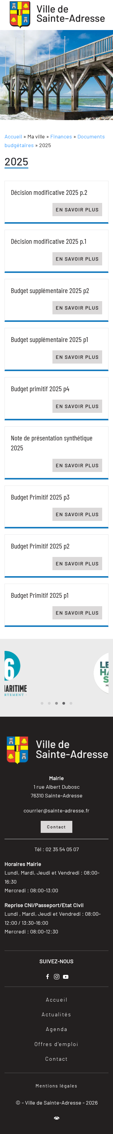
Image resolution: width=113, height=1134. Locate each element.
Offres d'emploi (56, 1044)
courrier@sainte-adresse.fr (56, 810)
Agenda (56, 1029)
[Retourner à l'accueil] (56, 15)
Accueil (13, 136)
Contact (56, 826)
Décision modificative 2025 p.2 (49, 192)
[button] (56, 1118)
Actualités (56, 1015)
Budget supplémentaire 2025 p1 (49, 339)
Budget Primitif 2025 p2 (40, 545)
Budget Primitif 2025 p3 (40, 496)
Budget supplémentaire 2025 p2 (50, 290)
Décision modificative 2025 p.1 (48, 241)
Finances (61, 136)
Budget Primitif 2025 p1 (39, 595)
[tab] (42, 703)
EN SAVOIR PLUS (77, 209)
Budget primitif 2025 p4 (40, 388)
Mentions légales (56, 1085)
